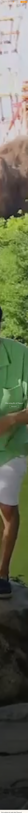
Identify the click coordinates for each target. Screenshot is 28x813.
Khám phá (13, 406)
